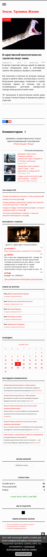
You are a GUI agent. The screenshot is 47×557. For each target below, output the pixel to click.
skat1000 (33, 496)
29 (36, 368)
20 (24, 364)
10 (6, 360)
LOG (20, 312)
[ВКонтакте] (3, 121)
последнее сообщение (10, 296)
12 (18, 360)
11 (12, 360)
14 (30, 360)
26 (18, 368)
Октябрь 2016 (23, 344)
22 (36, 364)
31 (6, 372)
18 (12, 364)
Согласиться (23, 554)
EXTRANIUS (7, 416)
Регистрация (20, 144)
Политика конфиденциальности (17, 528)
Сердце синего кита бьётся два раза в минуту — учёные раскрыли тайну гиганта (30, 178)
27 (24, 368)
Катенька (22, 327)
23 (42, 364)
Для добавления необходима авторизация (23, 279)
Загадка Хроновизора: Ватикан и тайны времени (22, 196)
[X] (6, 121)
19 (18, 364)
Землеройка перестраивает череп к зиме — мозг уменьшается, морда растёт (29, 168)
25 (12, 368)
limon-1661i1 (22, 496)
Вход (30, 144)
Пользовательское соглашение (16, 526)
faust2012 (38, 390)
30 (42, 368)
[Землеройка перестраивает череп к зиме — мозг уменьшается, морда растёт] (9, 173)
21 (30, 364)
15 (36, 360)
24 (6, 368)
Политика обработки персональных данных (20, 524)
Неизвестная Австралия (12, 199)
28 (30, 368)
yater (20, 296)
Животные (33, 62)
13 (24, 360)
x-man (21, 304)
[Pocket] (10, 121)
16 (42, 360)
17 (6, 364)
